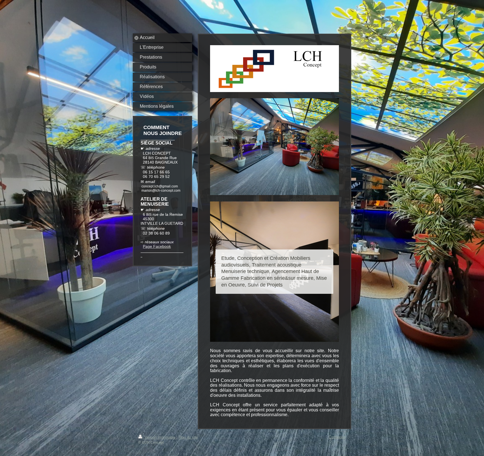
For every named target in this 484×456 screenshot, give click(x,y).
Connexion (337, 437)
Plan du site (188, 437)
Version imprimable (159, 437)
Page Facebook (157, 246)
